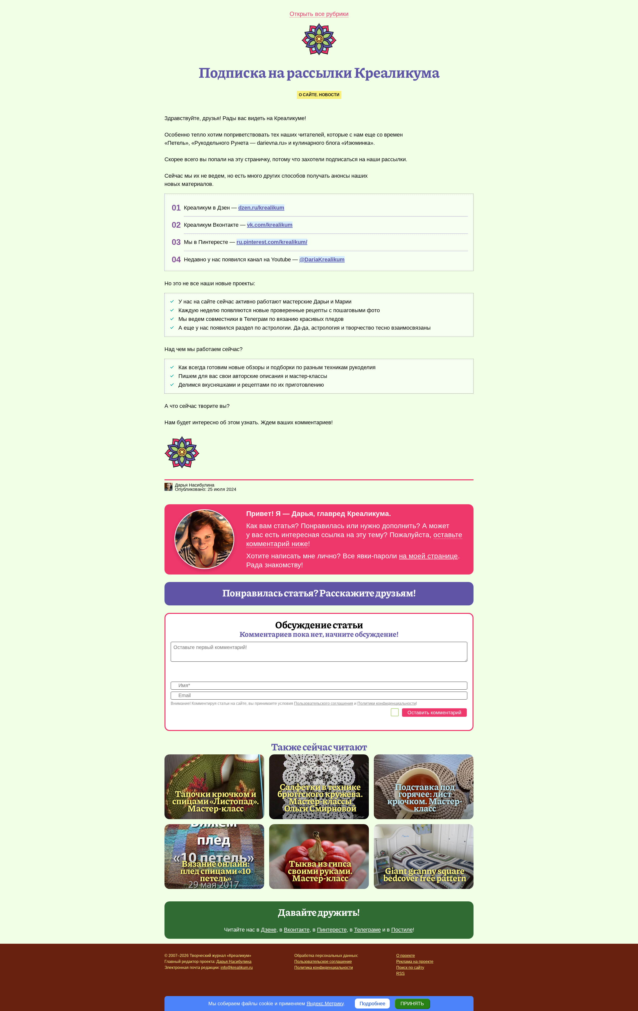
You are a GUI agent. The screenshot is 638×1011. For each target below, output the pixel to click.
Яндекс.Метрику (325, 1003)
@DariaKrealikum (322, 259)
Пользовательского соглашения (323, 703)
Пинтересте (332, 930)
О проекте (405, 955)
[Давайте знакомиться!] (204, 539)
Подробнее (372, 1003)
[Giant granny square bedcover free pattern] (424, 856)
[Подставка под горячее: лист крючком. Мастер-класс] (425, 797)
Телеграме (367, 930)
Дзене (268, 930)
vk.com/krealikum (270, 225)
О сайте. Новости (319, 95)
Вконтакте (297, 930)
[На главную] (319, 53)
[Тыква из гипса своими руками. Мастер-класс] (319, 856)
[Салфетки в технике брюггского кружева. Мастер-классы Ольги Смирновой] (320, 797)
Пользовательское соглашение (323, 961)
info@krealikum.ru (237, 967)
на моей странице (428, 556)
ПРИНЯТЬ (412, 1003)
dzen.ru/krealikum (261, 208)
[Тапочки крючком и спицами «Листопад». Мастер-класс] (214, 786)
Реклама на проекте (414, 961)
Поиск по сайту (410, 967)
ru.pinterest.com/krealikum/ (272, 242)
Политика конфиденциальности (323, 967)
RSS (400, 973)
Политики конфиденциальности (386, 703)
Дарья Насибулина (233, 961)
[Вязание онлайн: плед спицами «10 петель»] (214, 856)
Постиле (402, 930)
